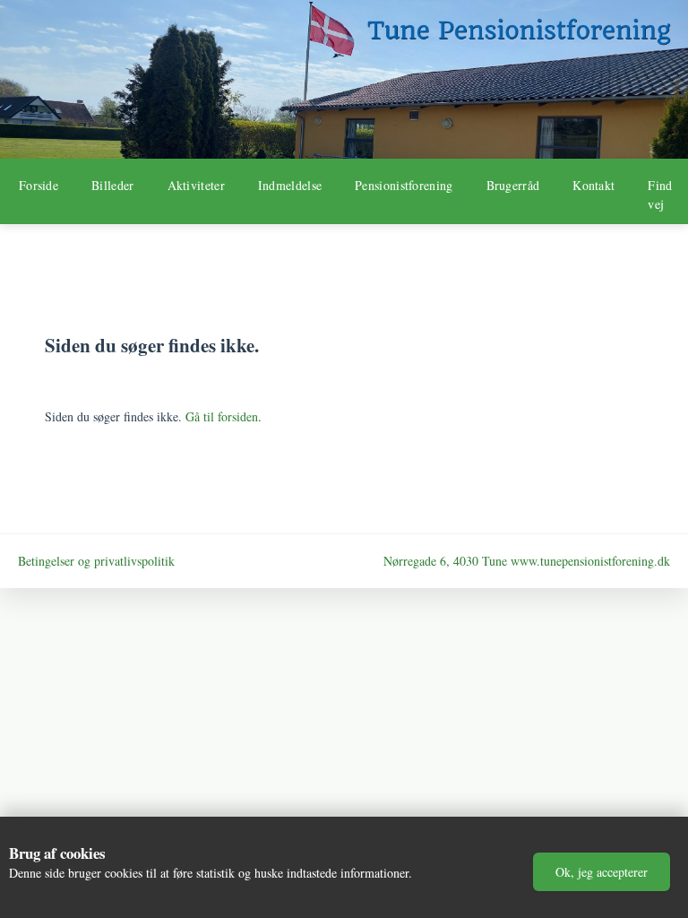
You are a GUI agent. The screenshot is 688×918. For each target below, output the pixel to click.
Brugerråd (513, 185)
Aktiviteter (196, 185)
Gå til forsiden (221, 416)
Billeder (112, 185)
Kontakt (593, 185)
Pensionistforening (403, 185)
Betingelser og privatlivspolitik (96, 560)
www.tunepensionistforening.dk (590, 560)
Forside (38, 185)
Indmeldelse (290, 185)
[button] (601, 872)
